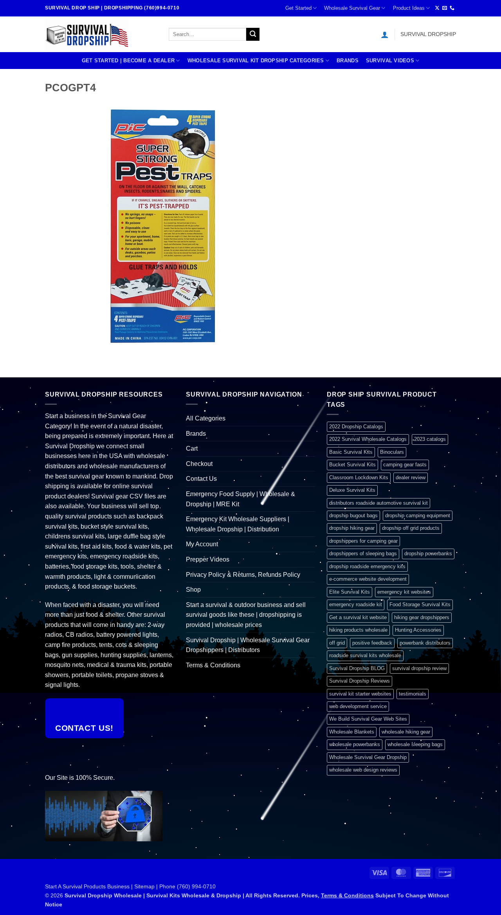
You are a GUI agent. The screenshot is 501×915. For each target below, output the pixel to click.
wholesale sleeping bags (415, 744)
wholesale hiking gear (406, 732)
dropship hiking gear (352, 528)
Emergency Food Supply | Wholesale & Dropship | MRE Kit (240, 499)
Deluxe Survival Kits (352, 490)
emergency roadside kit (355, 604)
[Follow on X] (437, 8)
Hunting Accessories (418, 630)
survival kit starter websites (360, 694)
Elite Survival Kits (349, 592)
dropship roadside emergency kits (367, 566)
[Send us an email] (444, 8)
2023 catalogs (430, 439)
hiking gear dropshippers (421, 617)
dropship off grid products (411, 528)
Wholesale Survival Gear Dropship (368, 757)
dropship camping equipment (417, 515)
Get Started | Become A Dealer (128, 60)
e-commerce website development (368, 579)
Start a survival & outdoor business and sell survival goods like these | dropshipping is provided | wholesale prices (246, 615)
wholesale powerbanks (354, 744)
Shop (193, 589)
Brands (348, 60)
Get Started (298, 8)
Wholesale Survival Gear (352, 8)
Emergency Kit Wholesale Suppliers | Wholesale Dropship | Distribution (237, 524)
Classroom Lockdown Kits (358, 477)
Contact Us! (84, 727)
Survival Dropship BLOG (357, 668)
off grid (337, 643)
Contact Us (201, 478)
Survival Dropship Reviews (359, 681)
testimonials (412, 694)
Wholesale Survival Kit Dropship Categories (255, 60)
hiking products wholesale (358, 630)
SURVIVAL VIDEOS (390, 60)
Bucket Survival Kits (352, 464)
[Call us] (452, 8)
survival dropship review (419, 668)
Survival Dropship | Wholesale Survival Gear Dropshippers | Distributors (248, 645)
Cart (192, 448)
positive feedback (372, 643)
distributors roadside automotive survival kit (378, 503)
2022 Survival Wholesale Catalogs (368, 439)
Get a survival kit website (358, 617)
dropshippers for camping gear (363, 541)
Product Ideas (409, 8)
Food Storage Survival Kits (420, 604)
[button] (385, 34)
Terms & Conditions (213, 665)
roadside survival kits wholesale (365, 655)
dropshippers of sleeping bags (363, 553)
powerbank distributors (425, 643)
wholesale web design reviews (363, 770)
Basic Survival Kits (351, 452)
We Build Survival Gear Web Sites (368, 719)
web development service (358, 706)
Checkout (199, 463)
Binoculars (392, 452)
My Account (202, 544)
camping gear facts (405, 464)
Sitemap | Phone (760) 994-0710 (175, 886)
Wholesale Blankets (351, 732)
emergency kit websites (404, 592)
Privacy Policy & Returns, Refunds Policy (243, 574)
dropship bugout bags (353, 515)
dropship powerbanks (428, 553)
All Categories (205, 418)
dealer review (410, 477)
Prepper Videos (207, 559)
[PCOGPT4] (162, 226)
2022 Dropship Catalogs (356, 426)
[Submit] (253, 34)
